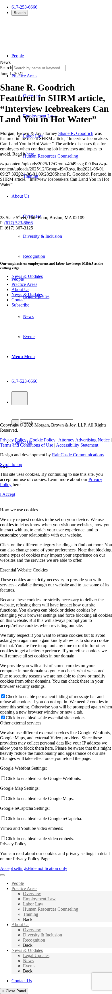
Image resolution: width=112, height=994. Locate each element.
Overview (32, 893)
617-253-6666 (24, 7)
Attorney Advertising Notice (84, 439)
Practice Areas (24, 284)
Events (29, 965)
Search (20, 13)
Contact (18, 299)
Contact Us (21, 980)
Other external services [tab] (20, 722)
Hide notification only (47, 868)
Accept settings (14, 868)
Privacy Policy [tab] (13, 843)
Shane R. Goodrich (75, 133)
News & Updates (27, 294)
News (28, 960)
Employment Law (39, 898)
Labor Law (33, 903)
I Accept (7, 494)
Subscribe (20, 304)
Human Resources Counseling (50, 909)
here (30, 154)
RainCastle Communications (78, 454)
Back (27, 919)
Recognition (34, 940)
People (17, 279)
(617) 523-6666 (18, 222)
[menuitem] (67, 156)
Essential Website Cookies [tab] (24, 569)
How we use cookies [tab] (19, 509)
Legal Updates (36, 955)
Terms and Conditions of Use (26, 445)
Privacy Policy (13, 439)
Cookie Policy (42, 439)
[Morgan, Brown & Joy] (41, 31)
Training (30, 914)
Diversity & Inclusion (42, 934)
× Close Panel (14, 991)
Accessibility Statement (77, 445)
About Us (20, 289)
